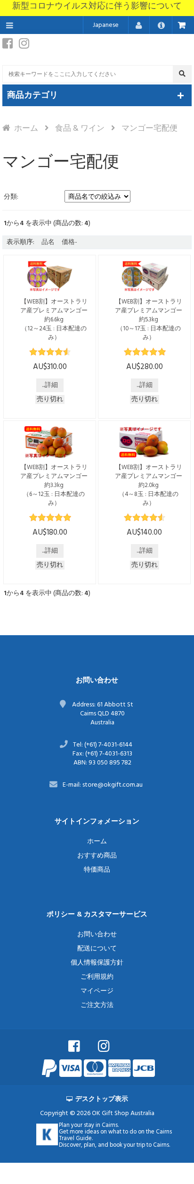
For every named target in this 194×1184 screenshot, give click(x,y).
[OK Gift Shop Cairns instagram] (26, 46)
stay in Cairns (101, 1125)
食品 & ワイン (80, 128)
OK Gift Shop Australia (123, 1113)
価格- (69, 242)
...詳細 (50, 385)
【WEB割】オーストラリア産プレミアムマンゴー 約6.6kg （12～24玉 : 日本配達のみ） (57, 320)
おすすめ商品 (97, 855)
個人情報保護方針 (97, 962)
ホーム (26, 128)
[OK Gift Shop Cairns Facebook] (9, 46)
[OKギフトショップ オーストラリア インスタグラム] (112, 1045)
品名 (48, 242)
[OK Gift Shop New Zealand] (47, 1134)
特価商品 (97, 870)
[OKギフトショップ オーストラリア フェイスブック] (82, 1045)
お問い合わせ (97, 934)
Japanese (106, 25)
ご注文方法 (97, 1005)
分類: (11, 197)
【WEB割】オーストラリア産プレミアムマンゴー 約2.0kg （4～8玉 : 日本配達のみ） (151, 485)
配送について (97, 948)
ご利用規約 (97, 977)
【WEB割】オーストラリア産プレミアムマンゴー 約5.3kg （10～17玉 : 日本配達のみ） (151, 320)
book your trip (127, 1145)
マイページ (97, 991)
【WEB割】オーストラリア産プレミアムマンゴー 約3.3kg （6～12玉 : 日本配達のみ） (57, 485)
